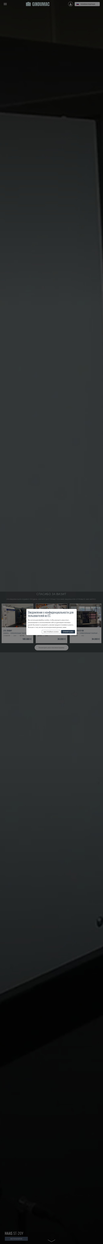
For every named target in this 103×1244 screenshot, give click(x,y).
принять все (68, 632)
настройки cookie (51, 632)
